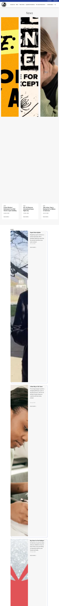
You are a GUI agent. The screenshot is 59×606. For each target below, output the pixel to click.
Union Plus (55, 0)
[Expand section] (46, 4)
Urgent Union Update (35, 232)
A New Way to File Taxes (36, 386)
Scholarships (50, 4)
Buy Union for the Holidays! (37, 540)
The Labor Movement (40, 4)
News (17, 4)
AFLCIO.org (49, 0)
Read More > (33, 247)
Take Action (22, 4)
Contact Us (12, 4)
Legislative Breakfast (30, 4)
